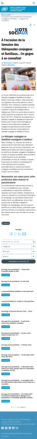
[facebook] (2, 428)
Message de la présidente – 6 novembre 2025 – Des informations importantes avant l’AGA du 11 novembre (18, 382)
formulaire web (27, 433)
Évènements (11, 65)
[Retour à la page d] (18, 9)
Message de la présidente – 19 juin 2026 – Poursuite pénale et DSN (16, 270)
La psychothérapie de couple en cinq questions (17, 301)
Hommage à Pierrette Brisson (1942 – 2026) (16, 311)
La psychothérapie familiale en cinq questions (17, 291)
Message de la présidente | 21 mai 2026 (15, 281)
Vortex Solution (30, 424)
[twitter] (6, 428)
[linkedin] (10, 428)
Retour (6, 223)
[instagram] (17, 428)
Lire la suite (5, 275)
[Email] (24, 235)
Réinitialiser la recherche (17, 261)
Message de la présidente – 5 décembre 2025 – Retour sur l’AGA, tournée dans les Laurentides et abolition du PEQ (17, 368)
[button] (34, 3)
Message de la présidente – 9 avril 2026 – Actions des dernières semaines (15, 322)
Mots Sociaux (8, 63)
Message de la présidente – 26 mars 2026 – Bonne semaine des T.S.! (16, 334)
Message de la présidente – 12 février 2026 (16, 345)
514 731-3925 (5, 436)
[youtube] (13, 428)
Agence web (22, 424)
